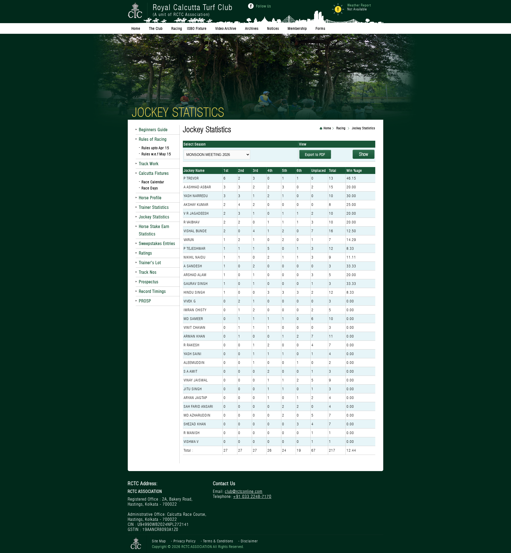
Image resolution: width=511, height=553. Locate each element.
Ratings (145, 253)
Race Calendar (153, 182)
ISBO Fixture (197, 28)
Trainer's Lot (150, 262)
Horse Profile (150, 197)
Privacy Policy (185, 541)
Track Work (149, 163)
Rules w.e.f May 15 (156, 154)
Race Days (150, 188)
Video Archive (225, 28)
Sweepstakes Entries (157, 243)
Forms (320, 28)
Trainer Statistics (154, 207)
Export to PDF (315, 154)
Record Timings (152, 291)
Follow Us (263, 6)
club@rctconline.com (243, 491)
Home (327, 128)
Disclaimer (249, 541)
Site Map (159, 541)
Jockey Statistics (154, 216)
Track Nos (147, 272)
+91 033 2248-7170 (252, 496)
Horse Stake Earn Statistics (154, 230)
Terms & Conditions (218, 541)
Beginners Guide (153, 129)
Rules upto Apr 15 (155, 148)
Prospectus (148, 281)
